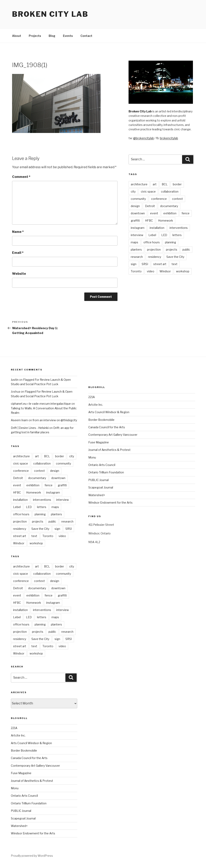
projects (171, 249)
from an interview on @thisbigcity (55, 420)
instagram (137, 227)
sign (133, 264)
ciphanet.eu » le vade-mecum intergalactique (41, 403)
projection (154, 249)
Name (18, 232)
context (177, 198)
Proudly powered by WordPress (32, 855)
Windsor (165, 271)
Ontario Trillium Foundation (28, 803)
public (186, 249)
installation (157, 227)
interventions (179, 227)
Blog (52, 35)
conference (159, 198)
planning (170, 242)
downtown (138, 213)
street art (159, 264)
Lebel (152, 235)
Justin (15, 379)
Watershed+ (19, 826)
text (174, 264)
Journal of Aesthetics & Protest (32, 780)
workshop (182, 271)
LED (164, 235)
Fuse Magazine (21, 773)
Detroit (150, 206)
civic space (148, 191)
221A (14, 728)
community (138, 198)
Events (68, 35)
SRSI (145, 264)
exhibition (169, 213)
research (137, 256)
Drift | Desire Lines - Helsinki (30, 427)
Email (18, 253)
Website (19, 274)
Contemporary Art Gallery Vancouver (35, 765)
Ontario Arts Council (24, 795)
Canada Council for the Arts (29, 758)
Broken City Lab (50, 14)
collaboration (169, 191)
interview (137, 235)
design (135, 206)
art (155, 184)
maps (134, 242)
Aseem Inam (19, 420)
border (177, 184)
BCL (165, 184)
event (154, 213)
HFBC (149, 220)
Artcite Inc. (18, 735)
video (150, 271)
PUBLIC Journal (21, 810)
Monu (15, 788)
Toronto (136, 271)
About (16, 35)
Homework (165, 220)
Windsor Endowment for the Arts (33, 833)
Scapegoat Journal (23, 818)
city (133, 191)
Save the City (175, 256)
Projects (35, 35)
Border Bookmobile (24, 750)
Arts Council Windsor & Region (31, 743)
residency (154, 256)
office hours (151, 242)
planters (136, 249)
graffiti (135, 220)
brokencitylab (169, 138)
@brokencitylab (143, 138)
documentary (169, 206)
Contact (86, 35)
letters (177, 235)
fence (186, 213)
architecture (139, 184)
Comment (21, 177)
